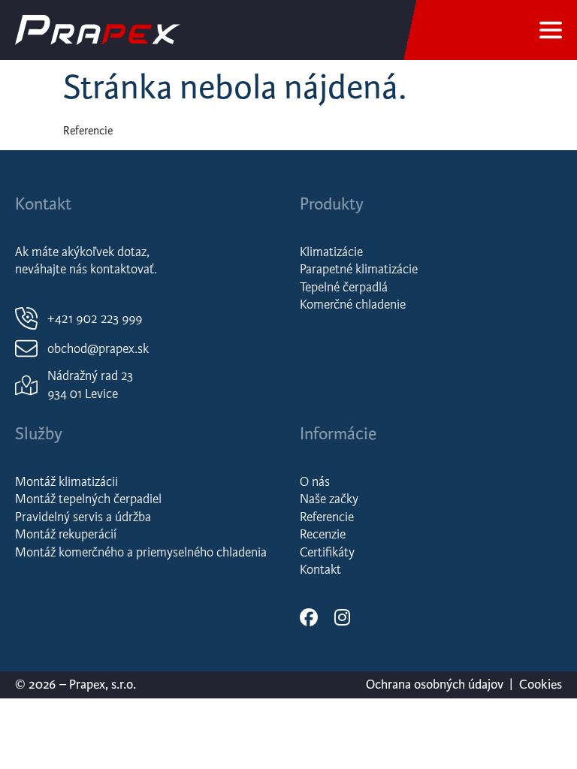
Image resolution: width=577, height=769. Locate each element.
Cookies (540, 684)
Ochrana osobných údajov (434, 684)
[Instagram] (342, 617)
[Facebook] (309, 617)
